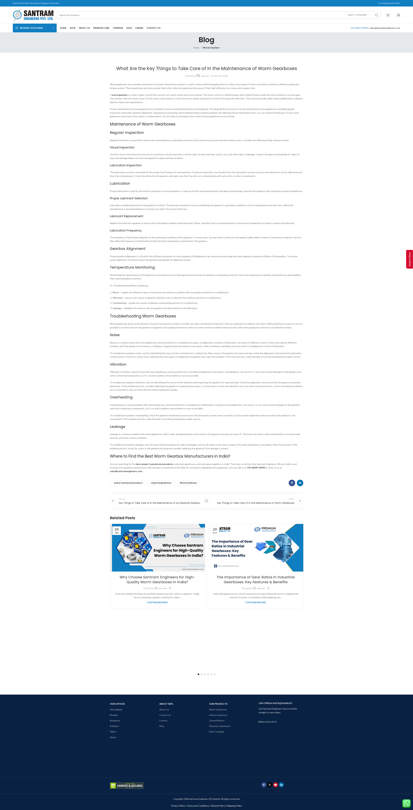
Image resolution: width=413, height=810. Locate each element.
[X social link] (269, 784)
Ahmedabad (116, 709)
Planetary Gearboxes (219, 726)
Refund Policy (218, 805)
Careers (163, 720)
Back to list (206, 501)
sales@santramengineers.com (385, 27)
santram (205, 75)
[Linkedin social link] (300, 483)
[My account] (398, 15)
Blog (161, 726)
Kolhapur (114, 726)
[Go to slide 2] (202, 674)
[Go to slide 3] (205, 674)
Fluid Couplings (216, 731)
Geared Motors (217, 720)
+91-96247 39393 (256, 467)
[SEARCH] (377, 15)
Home (196, 47)
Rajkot (113, 731)
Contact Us (165, 715)
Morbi (113, 737)
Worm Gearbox (211, 47)
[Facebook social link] (292, 483)
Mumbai (114, 715)
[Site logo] (33, 14)
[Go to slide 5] (211, 674)
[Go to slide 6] (215, 674)
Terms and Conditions (198, 805)
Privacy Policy (178, 805)
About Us (164, 709)
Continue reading (157, 602)
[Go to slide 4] (208, 674)
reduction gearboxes (161, 483)
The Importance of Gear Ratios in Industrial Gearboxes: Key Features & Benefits (256, 580)
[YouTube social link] (275, 784)
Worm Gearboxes (188, 483)
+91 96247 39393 (359, 27)
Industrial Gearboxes (157, 571)
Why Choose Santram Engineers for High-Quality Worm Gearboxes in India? (157, 580)
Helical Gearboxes (218, 715)
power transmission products (128, 483)
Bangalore (115, 720)
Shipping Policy (234, 805)
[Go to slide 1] (198, 674)
